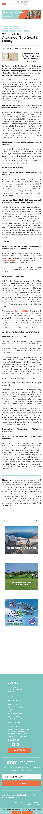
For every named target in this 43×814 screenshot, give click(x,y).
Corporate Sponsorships (18, 729)
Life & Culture (14, 711)
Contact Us (13, 692)
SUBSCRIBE (21, 783)
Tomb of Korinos (9, 260)
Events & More (14, 716)
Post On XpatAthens (16, 707)
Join (10, 694)
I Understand (15, 812)
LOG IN (10, 696)
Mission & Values (15, 689)
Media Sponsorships (16, 731)
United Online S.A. (10, 797)
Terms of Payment (33, 804)
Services (11, 709)
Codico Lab (21, 795)
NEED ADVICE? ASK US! (16, 705)
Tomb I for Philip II (22, 311)
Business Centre (15, 714)
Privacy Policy (28, 812)
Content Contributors (17, 736)
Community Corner (16, 718)
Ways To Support (15, 727)
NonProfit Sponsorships (18, 734)
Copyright (19, 802)
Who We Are (13, 687)
